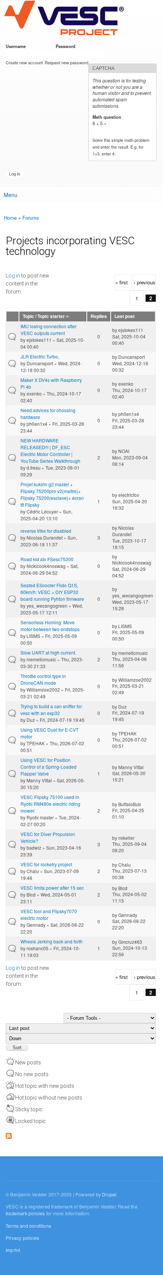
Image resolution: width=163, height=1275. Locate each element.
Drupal (109, 1194)
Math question (108, 117)
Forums (30, 217)
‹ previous (144, 282)
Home (10, 217)
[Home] (64, 18)
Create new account (24, 62)
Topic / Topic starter (44, 316)
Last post (124, 316)
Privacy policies (22, 1238)
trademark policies (25, 1213)
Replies (99, 316)
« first (121, 282)
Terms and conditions (28, 1225)
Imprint (13, 1250)
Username (17, 46)
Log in (13, 276)
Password (67, 46)
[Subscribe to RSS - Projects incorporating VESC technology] (9, 1134)
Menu (10, 195)
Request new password (66, 62)
